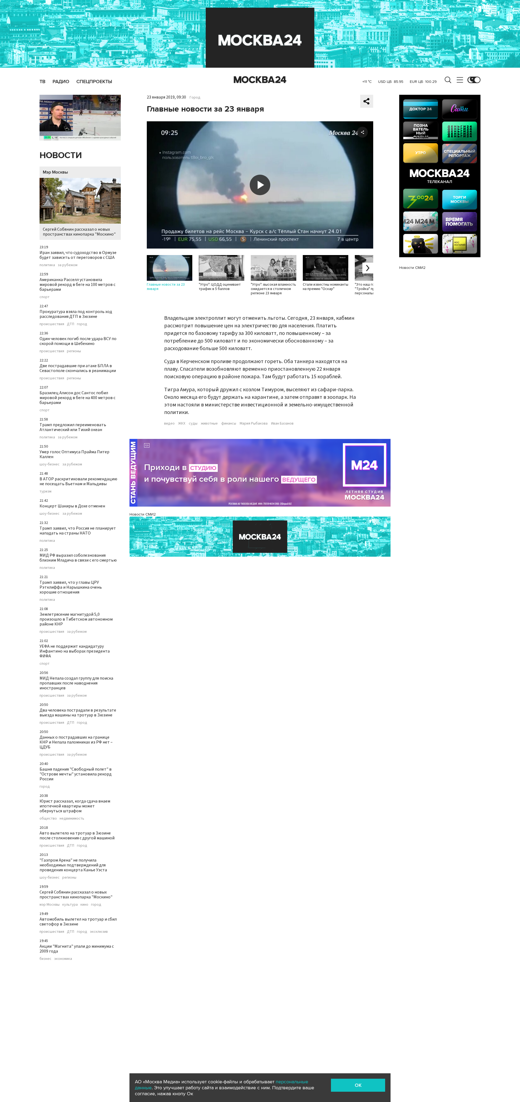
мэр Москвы (50, 905)
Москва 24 (260, 80)
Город (195, 97)
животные (209, 423)
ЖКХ (181, 423)
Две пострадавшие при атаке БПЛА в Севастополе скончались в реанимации (78, 368)
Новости (61, 155)
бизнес (45, 959)
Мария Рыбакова (254, 423)
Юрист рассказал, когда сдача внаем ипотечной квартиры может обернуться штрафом (75, 806)
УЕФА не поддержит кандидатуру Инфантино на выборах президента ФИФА (75, 651)
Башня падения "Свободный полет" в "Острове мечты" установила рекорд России (76, 774)
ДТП (70, 324)
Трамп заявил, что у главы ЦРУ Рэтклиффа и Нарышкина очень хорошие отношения (71, 587)
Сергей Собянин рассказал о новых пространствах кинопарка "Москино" (79, 231)
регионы (74, 351)
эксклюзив (99, 932)
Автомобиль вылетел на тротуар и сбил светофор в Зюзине (78, 921)
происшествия (52, 324)
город (82, 324)
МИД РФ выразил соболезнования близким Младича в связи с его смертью (78, 557)
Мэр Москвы (55, 172)
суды (193, 423)
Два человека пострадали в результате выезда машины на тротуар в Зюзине (78, 712)
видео (169, 423)
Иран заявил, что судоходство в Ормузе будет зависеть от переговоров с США (78, 255)
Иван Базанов (282, 423)
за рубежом (67, 265)
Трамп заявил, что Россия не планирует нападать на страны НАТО (78, 530)
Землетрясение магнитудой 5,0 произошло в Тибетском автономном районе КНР (76, 619)
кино (84, 905)
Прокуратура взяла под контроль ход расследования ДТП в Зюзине (76, 314)
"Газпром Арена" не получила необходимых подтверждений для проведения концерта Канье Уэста (73, 865)
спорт (45, 297)
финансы (228, 423)
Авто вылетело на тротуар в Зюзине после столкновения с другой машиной (77, 835)
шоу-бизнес (50, 464)
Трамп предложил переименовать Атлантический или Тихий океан (73, 427)
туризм (45, 491)
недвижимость (72, 818)
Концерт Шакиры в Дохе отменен (72, 506)
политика (47, 265)
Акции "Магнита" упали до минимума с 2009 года (77, 948)
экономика (63, 959)
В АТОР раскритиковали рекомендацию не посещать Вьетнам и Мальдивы (78, 481)
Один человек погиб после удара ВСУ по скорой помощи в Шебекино (78, 341)
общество (48, 818)
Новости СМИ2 (142, 514)
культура (70, 905)
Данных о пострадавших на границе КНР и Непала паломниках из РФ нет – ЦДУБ (76, 742)
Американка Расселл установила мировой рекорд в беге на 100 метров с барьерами (77, 284)
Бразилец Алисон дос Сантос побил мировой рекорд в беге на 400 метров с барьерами (77, 398)
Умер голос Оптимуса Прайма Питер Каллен (74, 454)
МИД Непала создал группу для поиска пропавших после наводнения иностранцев (76, 683)
